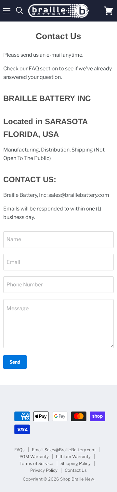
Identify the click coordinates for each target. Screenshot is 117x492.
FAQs (19, 449)
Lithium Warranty (73, 456)
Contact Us (76, 470)
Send (14, 362)
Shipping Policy (75, 463)
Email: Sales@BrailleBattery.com (64, 449)
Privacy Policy (44, 470)
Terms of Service (36, 463)
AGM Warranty (34, 456)
